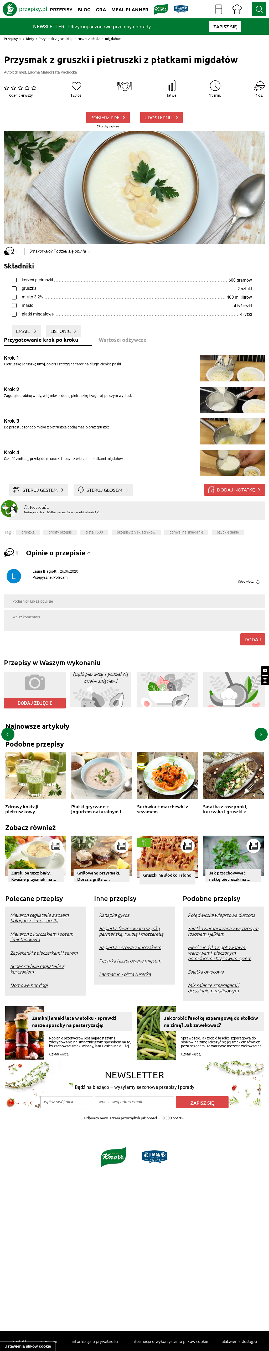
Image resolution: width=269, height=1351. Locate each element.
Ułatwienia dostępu (239, 1341)
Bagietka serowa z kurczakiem (130, 947)
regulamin (49, 1341)
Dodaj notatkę (236, 489)
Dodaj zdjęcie (35, 703)
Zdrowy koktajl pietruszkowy (21, 809)
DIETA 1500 (94, 532)
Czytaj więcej (59, 1054)
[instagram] (265, 680)
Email (23, 331)
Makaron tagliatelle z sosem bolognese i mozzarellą (39, 917)
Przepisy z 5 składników (136, 532)
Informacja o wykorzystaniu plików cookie (169, 1341)
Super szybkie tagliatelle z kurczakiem (37, 968)
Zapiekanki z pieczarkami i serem (44, 952)
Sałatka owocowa (206, 971)
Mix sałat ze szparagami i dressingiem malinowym (213, 987)
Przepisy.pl (13, 38)
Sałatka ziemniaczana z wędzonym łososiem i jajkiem (223, 930)
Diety (30, 38)
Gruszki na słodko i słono (167, 875)
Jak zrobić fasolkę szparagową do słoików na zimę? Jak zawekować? (211, 1021)
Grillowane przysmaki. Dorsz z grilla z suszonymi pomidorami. (100, 876)
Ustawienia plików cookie (27, 1346)
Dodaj (253, 639)
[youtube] (265, 671)
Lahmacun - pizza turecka (125, 974)
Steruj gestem (40, 490)
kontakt (19, 1341)
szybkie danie (228, 532)
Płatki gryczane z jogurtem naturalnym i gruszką (96, 809)
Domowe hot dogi (29, 985)
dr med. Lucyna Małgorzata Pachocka (46, 72)
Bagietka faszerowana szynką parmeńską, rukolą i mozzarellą (131, 930)
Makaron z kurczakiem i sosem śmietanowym (41, 936)
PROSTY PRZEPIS (60, 532)
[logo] (25, 9)
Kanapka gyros (114, 915)
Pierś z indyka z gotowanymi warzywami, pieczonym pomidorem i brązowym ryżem (219, 952)
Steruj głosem (104, 490)
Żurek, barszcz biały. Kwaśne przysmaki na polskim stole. (31, 876)
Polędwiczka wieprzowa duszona (221, 915)
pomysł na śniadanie (186, 532)
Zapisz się (202, 1103)
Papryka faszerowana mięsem (130, 960)
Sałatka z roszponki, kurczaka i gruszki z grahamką (225, 809)
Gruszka (28, 532)
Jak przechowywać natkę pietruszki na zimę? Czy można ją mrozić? (228, 876)
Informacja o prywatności (95, 1341)
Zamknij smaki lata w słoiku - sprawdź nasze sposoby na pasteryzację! (74, 1021)
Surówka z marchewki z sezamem (162, 809)
